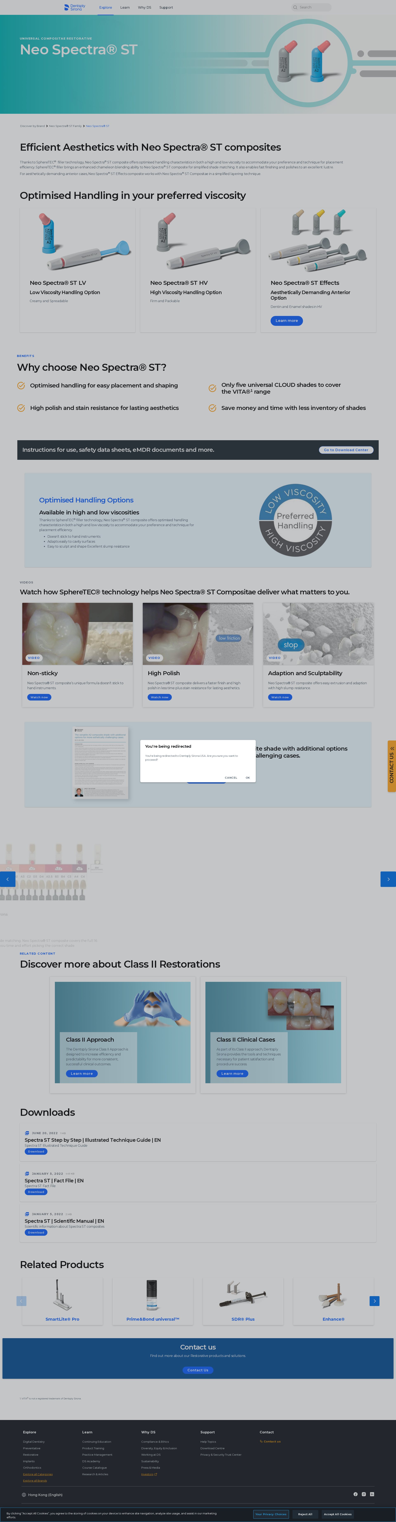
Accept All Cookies (338, 1514)
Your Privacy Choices (271, 1514)
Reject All (305, 1514)
